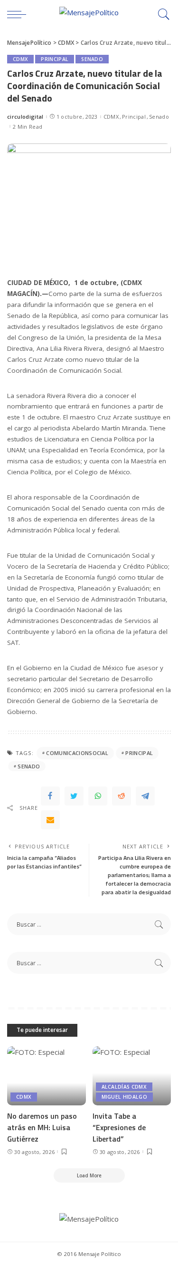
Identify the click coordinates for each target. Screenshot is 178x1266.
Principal (54, 59)
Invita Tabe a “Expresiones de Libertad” (119, 1127)
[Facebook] (50, 796)
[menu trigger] (19, 14)
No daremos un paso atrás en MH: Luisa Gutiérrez (42, 1127)
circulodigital (25, 116)
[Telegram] (145, 796)
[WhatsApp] (97, 796)
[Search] (161, 14)
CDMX (20, 59)
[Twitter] (74, 796)
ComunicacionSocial (77, 752)
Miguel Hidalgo (125, 1096)
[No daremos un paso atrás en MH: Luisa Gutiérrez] (46, 1075)
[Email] (50, 819)
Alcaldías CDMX (124, 1086)
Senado (92, 59)
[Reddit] (121, 796)
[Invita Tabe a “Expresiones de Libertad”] (132, 1075)
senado (29, 766)
